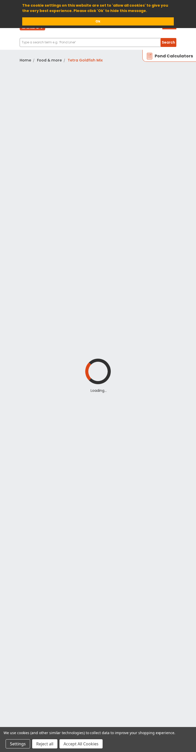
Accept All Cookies (81, 744)
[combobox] (98, 42)
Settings (18, 744)
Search (168, 42)
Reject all (44, 744)
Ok (97, 21)
